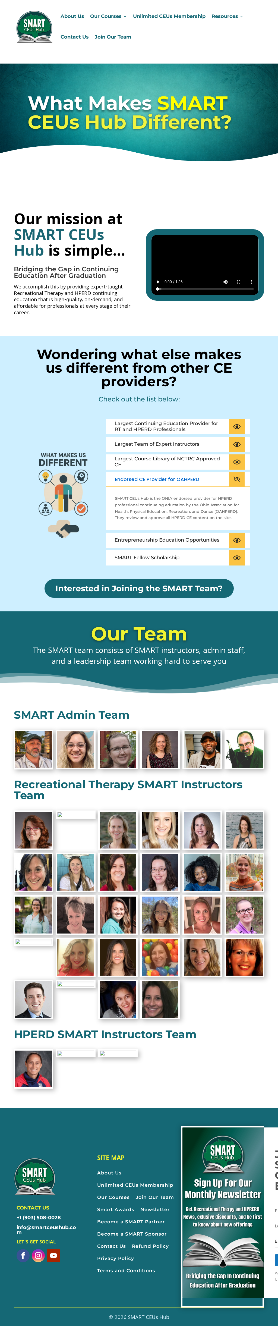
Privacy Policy (115, 1258)
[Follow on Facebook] (23, 1255)
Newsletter (155, 1209)
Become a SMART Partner (131, 1221)
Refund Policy (150, 1246)
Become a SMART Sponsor (132, 1234)
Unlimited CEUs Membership (169, 16)
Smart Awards (115, 1209)
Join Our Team (113, 37)
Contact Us (75, 37)
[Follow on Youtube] (53, 1255)
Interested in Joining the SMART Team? (139, 588)
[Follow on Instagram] (38, 1255)
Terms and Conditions (126, 1270)
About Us (72, 16)
